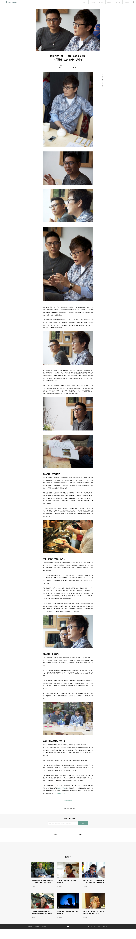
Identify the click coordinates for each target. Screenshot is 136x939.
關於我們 (30, 926)
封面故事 (84, 2)
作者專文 (118, 2)
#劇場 (70, 800)
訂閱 (83, 823)
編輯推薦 (101, 2)
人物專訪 (93, 2)
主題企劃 (109, 2)
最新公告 (37, 926)
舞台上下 (61, 67)
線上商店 (127, 2)
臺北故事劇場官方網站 (60, 793)
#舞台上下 (66, 800)
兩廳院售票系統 (61, 788)
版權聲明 (44, 926)
